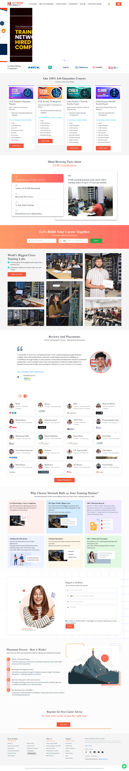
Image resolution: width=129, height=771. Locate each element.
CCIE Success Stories (13, 751)
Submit (96, 241)
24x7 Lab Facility (50, 748)
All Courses (33, 4)
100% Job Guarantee (46, 4)
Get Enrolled (31, 753)
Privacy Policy (69, 753)
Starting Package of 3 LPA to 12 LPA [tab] (30, 178)
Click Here (63, 724)
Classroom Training (32, 748)
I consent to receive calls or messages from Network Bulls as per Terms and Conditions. (91, 622)
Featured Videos (12, 753)
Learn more (16, 146)
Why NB (82, 4)
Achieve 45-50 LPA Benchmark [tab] (27, 186)
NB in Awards (49, 755)
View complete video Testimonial (30, 372)
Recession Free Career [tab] (24, 195)
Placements (73, 4)
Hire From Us (69, 746)
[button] (2, 35)
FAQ (67, 755)
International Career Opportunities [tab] (28, 212)
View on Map (88, 746)
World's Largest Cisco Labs (53, 746)
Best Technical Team (13, 746)
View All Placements (64, 480)
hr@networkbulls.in (103, 759)
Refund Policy (69, 758)
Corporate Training (94, 4)
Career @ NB (30, 751)
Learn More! (103, 148)
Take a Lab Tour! (16, 274)
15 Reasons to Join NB (52, 751)
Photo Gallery (11, 755)
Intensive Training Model (52, 753)
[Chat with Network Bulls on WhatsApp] (124, 766)
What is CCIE (30, 743)
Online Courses (61, 4)
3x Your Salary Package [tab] (24, 203)
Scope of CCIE (30, 746)
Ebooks (67, 751)
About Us (10, 743)
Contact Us (69, 743)
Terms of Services (70, 748)
